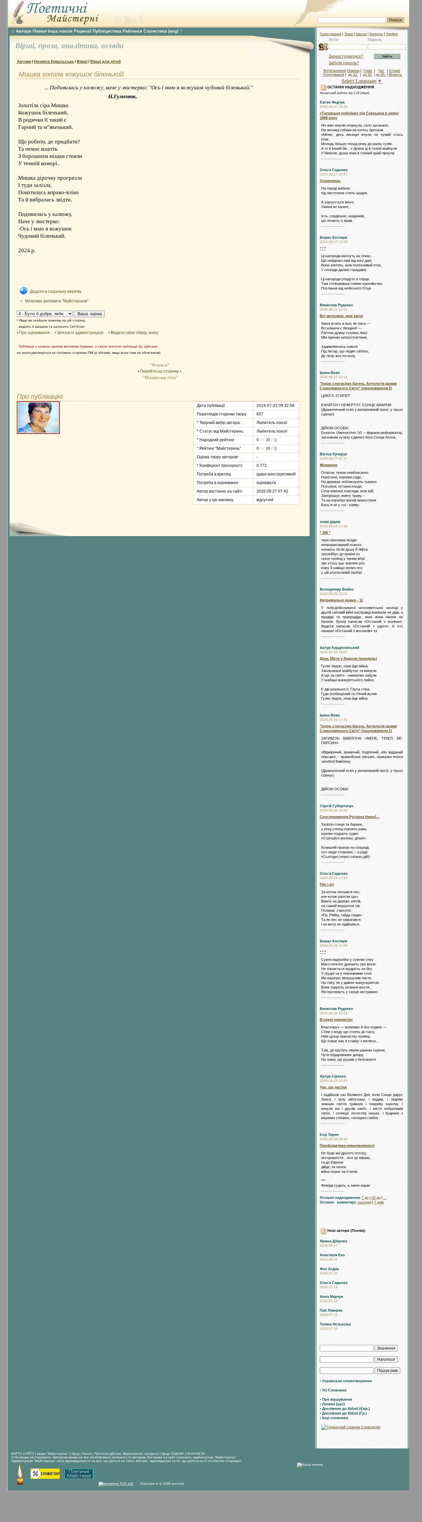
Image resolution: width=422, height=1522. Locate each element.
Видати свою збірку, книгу (134, 332)
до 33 (353, 74)
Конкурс (376, 34)
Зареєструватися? (346, 56)
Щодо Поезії (82, 1453)
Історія (394, 71)
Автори (23, 31)
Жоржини (328, 465)
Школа (361, 34)
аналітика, (81, 46)
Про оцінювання (34, 332)
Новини (353, 71)
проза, (49, 46)
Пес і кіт (327, 884)
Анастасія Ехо (332, 1255)
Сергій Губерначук (336, 806)
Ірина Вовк (330, 373)
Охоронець (330, 181)
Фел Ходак (329, 1269)
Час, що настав (333, 1087)
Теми (349, 34)
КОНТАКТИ (196, 1453)
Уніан (367, 71)
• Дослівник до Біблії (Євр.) (345, 1409)
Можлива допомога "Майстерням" (56, 301)
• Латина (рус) (332, 1404)
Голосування (330, 34)
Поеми (39, 31)
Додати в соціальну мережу (55, 291)
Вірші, (26, 46)
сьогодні (364, 1202)
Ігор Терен (329, 1135)
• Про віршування (336, 1399)
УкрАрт (392, 34)
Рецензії (82, 31)
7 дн (365, 1198)
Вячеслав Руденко (336, 305)
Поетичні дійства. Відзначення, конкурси (126, 1453)
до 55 (367, 74)
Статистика (155, 31)
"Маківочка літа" (159, 377)
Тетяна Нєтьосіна (335, 1324)
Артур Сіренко (333, 1076)
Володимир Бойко (337, 589)
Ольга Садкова (333, 170)
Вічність (395, 74)
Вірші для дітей (105, 61)
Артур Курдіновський (339, 648)
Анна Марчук (331, 1296)
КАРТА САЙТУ (22, 1453)
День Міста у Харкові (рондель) (348, 658)
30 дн (376, 1198)
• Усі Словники (333, 1390)
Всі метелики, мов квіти (341, 316)
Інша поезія (60, 31)
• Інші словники (334, 1418)
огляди (112, 46)
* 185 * (325, 532)
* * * (323, 248)
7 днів (379, 1202)
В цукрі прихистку (336, 1019)
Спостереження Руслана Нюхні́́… (349, 817)
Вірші (82, 61)
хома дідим (330, 522)
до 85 (381, 74)
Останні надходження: (340, 1198)
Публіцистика (107, 31)
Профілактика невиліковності (347, 1145)
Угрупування (333, 74)
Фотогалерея (334, 71)
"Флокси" (159, 365)
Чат (381, 71)
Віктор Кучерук (333, 454)
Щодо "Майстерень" (53, 1453)
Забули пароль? (344, 63)
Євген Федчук (332, 102)
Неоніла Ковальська (54, 61)
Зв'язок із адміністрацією (80, 332)
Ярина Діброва (333, 1241)
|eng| (173, 31)
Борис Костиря (333, 237)
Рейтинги (132, 31)
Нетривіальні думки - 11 (341, 600)
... (384, 1198)
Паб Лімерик (331, 1310)
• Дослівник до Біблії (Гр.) (343, 1413)
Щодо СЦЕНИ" (173, 1453)
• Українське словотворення (346, 1381)
